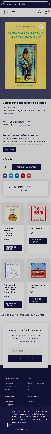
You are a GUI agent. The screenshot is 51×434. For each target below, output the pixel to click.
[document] (25, 217)
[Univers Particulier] (9, 425)
